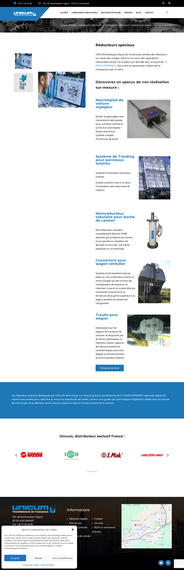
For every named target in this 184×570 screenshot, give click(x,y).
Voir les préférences (62, 558)
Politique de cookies (31, 565)
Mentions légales (47, 565)
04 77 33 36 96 (25, 3)
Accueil (64, 25)
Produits (73, 25)
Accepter (15, 558)
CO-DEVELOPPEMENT (132, 395)
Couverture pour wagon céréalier (111, 262)
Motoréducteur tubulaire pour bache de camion (115, 216)
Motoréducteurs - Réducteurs (116, 25)
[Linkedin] (169, 3)
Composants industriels (84, 12)
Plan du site (75, 523)
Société (64, 12)
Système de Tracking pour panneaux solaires (115, 159)
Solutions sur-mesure (142, 25)
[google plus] (164, 3)
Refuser (39, 558)
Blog (138, 12)
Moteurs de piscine (111, 12)
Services (128, 12)
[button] (72, 529)
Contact (149, 12)
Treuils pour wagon (107, 316)
